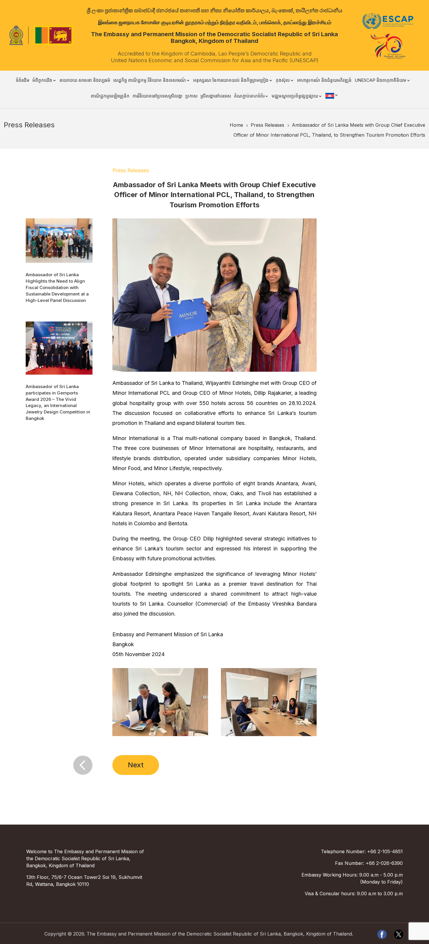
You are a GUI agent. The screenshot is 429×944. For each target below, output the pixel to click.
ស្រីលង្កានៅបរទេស (215, 96)
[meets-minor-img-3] (269, 736)
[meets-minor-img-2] (160, 736)
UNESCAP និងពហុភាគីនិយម (380, 80)
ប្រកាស (191, 96)
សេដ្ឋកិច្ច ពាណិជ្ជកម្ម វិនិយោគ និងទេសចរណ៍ (149, 80)
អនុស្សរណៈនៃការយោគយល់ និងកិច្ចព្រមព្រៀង (230, 80)
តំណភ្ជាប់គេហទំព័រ (249, 96)
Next (136, 765)
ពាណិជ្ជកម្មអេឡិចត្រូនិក (110, 96)
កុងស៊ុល (283, 80)
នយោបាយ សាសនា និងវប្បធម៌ (85, 80)
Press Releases (130, 170)
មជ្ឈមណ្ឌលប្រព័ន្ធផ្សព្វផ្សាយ (295, 96)
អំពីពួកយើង (42, 80)
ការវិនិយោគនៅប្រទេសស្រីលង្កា (157, 96)
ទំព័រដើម (22, 80)
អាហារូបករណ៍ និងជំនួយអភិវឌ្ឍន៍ (324, 80)
